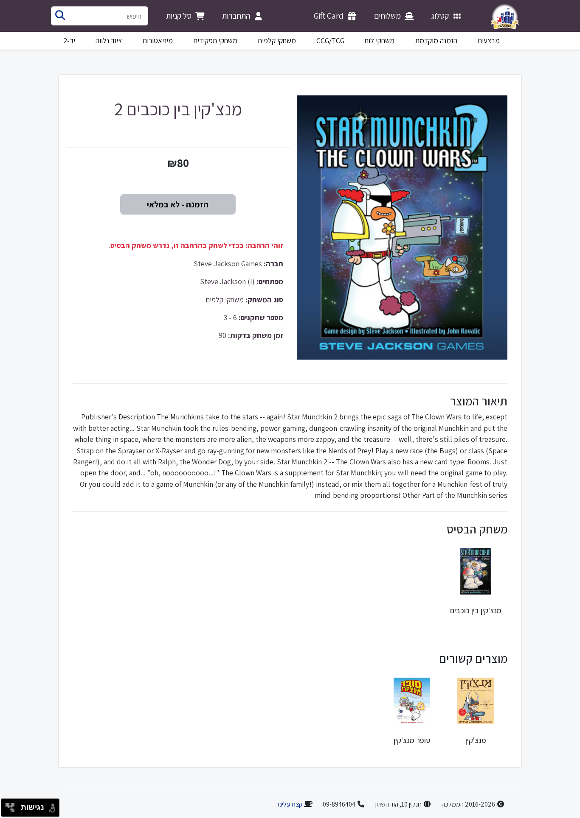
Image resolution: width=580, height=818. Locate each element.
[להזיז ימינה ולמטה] (12, 810)
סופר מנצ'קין (412, 740)
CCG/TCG (330, 40)
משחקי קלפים (277, 40)
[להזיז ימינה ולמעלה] (12, 805)
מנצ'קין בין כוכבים (475, 610)
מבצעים (489, 40)
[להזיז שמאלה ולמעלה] (8, 805)
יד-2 (69, 40)
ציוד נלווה (109, 40)
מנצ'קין (475, 740)
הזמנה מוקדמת (436, 40)
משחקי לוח (379, 40)
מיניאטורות (158, 40)
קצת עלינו (290, 804)
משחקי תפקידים (215, 40)
